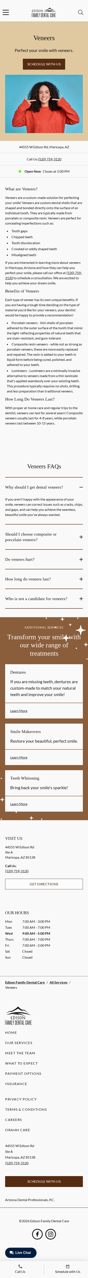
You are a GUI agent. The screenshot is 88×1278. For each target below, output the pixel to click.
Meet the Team (20, 1053)
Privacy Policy (21, 1099)
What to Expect (21, 1063)
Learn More (18, 711)
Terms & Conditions (26, 1109)
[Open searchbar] (80, 12)
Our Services (18, 1043)
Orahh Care (17, 1130)
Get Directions (44, 884)
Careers (13, 1120)
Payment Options (23, 1073)
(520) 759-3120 (49, 159)
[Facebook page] (37, 1234)
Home (11, 1032)
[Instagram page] (50, 1234)
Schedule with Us (44, 64)
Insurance (16, 1084)
